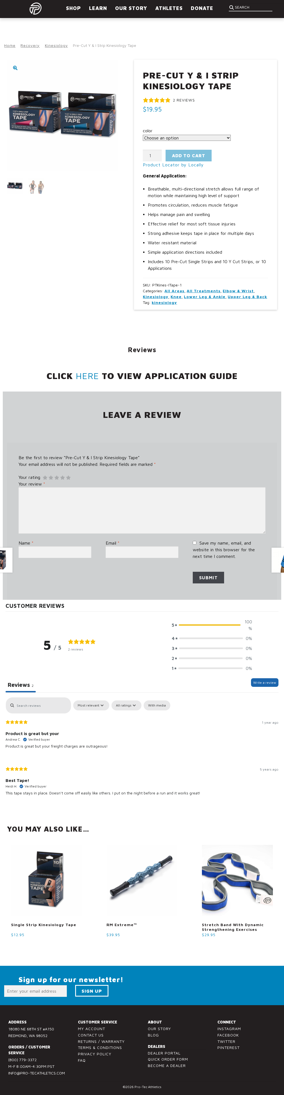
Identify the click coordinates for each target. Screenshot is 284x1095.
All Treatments (203, 290)
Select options (30, 944)
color (148, 130)
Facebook (228, 1035)
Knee (176, 296)
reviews (142, 350)
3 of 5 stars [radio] (56, 478)
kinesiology (164, 302)
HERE (87, 375)
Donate (202, 8)
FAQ (82, 1060)
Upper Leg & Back (247, 296)
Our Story (159, 1028)
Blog (153, 1035)
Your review (32, 483)
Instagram (229, 1028)
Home (10, 45)
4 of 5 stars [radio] (62, 478)
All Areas (174, 290)
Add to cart (188, 155)
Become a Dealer (167, 1065)
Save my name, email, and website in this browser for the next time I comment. (224, 549)
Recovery (30, 45)
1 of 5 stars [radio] (45, 478)
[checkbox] (157, 705)
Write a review (264, 682)
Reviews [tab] (21, 685)
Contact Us (91, 1035)
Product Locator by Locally (173, 164)
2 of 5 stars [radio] (51, 478)
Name (26, 542)
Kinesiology (56, 45)
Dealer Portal (164, 1053)
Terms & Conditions (100, 1047)
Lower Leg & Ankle (204, 296)
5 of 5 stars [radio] (68, 478)
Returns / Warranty (101, 1041)
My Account (91, 1028)
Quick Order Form (168, 1059)
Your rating (29, 477)
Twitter (226, 1041)
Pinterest (228, 1047)
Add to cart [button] (121, 944)
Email (113, 542)
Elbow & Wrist (238, 290)
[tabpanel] (142, 751)
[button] (15, 67)
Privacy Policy (94, 1053)
